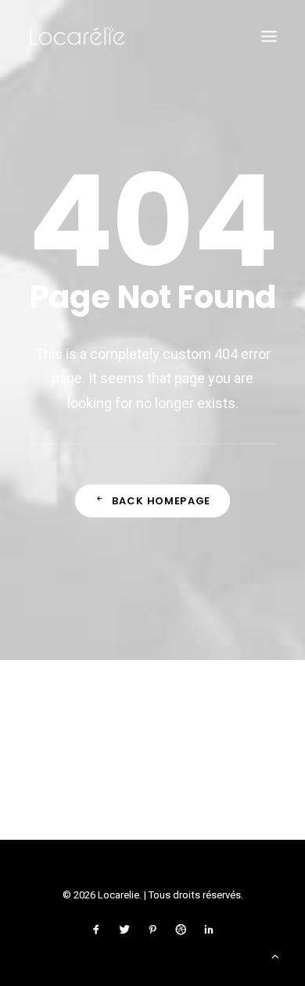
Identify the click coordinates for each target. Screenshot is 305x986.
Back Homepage (161, 500)
